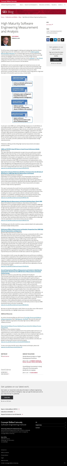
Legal (2, 458)
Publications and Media (11, 17)
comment (32, 58)
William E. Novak (31, 362)
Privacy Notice (4, 455)
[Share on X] (51, 39)
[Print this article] (62, 39)
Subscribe (56, 60)
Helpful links (39, 425)
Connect (38, 427)
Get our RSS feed (57, 63)
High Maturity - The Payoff (21, 319)
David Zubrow (38, 362)
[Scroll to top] (65, 463)
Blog (20, 17)
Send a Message (4, 374)
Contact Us (3, 450)
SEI (36, 422)
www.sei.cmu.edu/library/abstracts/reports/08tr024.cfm (15, 305)
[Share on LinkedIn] (55, 39)
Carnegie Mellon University (11, 463)
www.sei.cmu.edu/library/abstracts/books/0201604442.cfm (15, 342)
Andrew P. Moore (35, 360)
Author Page (4, 372)
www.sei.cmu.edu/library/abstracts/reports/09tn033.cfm (15, 168)
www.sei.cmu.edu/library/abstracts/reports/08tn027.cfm (15, 220)
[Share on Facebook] (48, 39)
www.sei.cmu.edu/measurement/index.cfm (11, 347)
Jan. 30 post (40, 58)
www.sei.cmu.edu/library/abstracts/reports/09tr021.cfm (15, 197)
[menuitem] (9, 5)
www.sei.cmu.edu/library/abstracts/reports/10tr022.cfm (15, 266)
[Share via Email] (59, 39)
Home (2, 17)
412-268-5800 (4, 442)
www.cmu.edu (4, 460)
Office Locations (5, 452)
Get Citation (49, 24)
